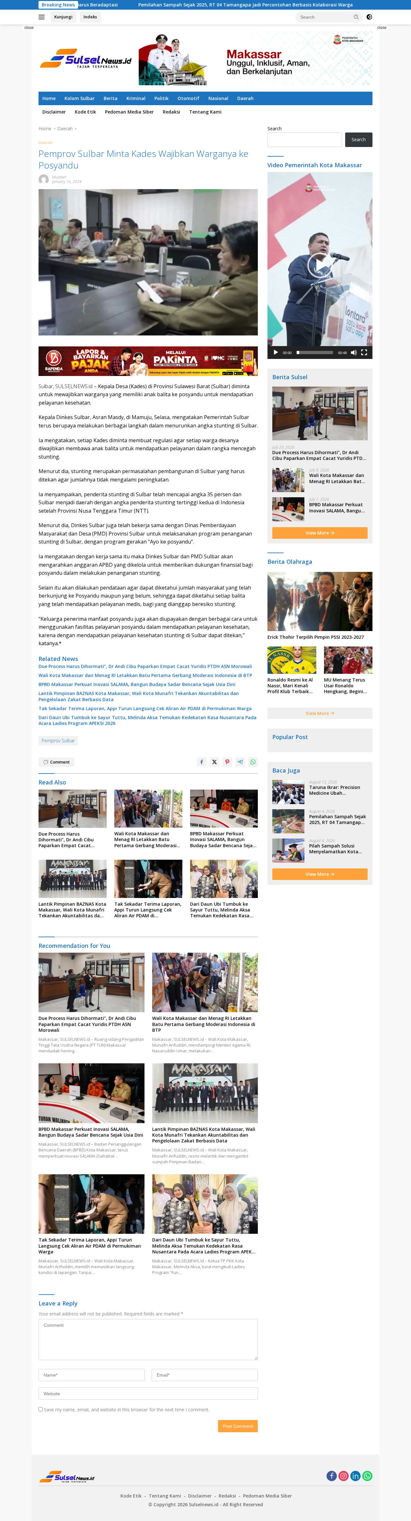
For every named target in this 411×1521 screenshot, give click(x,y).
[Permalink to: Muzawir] (44, 179)
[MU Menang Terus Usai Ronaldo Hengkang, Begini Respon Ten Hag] (348, 660)
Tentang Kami (205, 112)
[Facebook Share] (201, 762)
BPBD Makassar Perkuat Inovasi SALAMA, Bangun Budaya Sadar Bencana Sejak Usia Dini (137, 684)
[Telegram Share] (240, 762)
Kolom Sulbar (80, 98)
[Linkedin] (355, 1476)
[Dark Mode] (369, 17)
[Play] (276, 352)
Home (49, 98)
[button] (356, 17)
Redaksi (171, 112)
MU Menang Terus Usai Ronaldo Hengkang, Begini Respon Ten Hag (344, 686)
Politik (161, 98)
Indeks (90, 17)
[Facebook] (332, 1476)
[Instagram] (343, 1476)
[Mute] (354, 352)
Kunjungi (63, 17)
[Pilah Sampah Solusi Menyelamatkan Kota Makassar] (288, 850)
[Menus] (43, 17)
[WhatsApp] (367, 1476)
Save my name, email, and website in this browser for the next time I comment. (126, 1409)
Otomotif (188, 98)
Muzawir (59, 177)
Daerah (245, 98)
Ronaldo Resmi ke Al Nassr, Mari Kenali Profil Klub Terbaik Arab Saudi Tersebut (290, 686)
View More (318, 533)
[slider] (315, 352)
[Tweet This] (214, 762)
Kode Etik (85, 112)
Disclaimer (54, 112)
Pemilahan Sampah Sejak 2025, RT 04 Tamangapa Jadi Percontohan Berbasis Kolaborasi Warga (176, 5)
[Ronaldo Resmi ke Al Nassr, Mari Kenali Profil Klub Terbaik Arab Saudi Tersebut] (291, 660)
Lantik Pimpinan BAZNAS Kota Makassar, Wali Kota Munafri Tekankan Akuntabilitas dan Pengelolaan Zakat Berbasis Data (139, 696)
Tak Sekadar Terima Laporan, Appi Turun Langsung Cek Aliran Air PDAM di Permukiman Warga (145, 708)
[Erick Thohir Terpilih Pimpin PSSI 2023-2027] (319, 601)
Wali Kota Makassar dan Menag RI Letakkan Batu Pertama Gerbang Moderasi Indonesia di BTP (145, 675)
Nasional (218, 98)
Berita (111, 98)
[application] (319, 265)
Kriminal (136, 98)
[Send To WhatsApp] (253, 762)
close (29, 27)
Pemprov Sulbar (58, 741)
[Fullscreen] (364, 352)
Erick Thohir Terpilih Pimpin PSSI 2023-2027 (315, 637)
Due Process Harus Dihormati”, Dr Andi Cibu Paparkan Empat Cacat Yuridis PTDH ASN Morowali (145, 666)
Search (274, 128)
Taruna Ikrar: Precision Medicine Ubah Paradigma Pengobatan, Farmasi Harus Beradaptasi (336, 790)
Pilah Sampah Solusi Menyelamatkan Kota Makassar (333, 849)
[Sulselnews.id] (87, 57)
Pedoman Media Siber (129, 112)
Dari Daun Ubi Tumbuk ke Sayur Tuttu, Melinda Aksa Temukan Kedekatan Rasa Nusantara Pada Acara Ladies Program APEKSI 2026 (148, 720)
